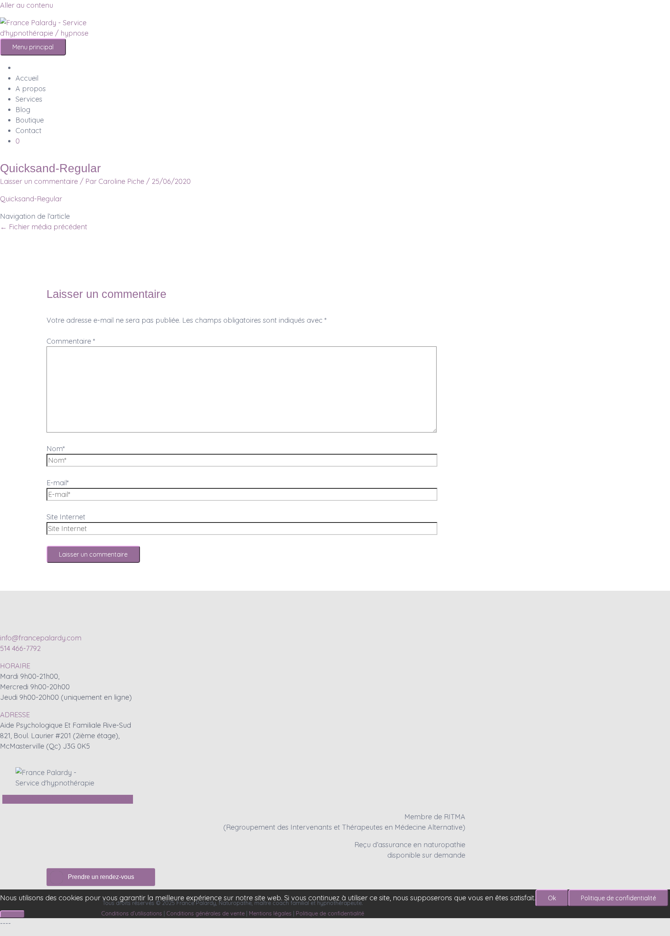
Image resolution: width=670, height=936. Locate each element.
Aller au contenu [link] (26, 5)
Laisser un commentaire (39, 181)
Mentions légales (270, 913)
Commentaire (71, 341)
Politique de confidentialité (330, 913)
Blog (23, 109)
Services (29, 99)
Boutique (30, 120)
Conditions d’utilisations (131, 913)
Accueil (27, 78)
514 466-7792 (20, 648)
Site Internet (66, 516)
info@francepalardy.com (40, 637)
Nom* (56, 448)
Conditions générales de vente (205, 913)
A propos (31, 88)
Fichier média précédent (43, 226)
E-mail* (58, 482)
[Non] (12, 914)
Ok (552, 898)
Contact (28, 130)
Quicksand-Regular (31, 198)
